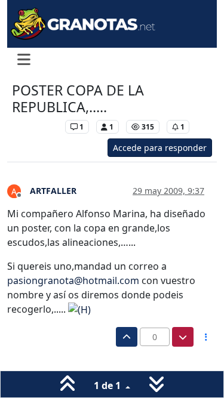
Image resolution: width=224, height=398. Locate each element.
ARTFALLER (53, 190)
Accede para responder (160, 147)
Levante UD (35, 127)
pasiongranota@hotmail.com (73, 280)
